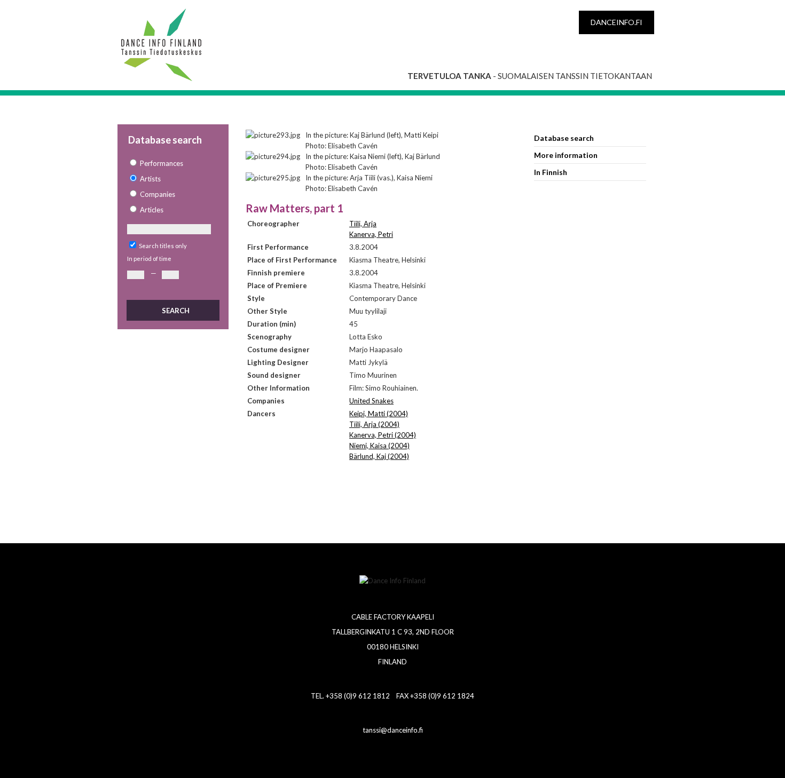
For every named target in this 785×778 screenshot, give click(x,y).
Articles (151, 209)
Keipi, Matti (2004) (378, 413)
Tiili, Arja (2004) (374, 424)
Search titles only (163, 245)
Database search (564, 137)
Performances (161, 163)
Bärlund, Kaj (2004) (379, 456)
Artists (150, 178)
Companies (157, 194)
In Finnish (550, 172)
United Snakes (371, 400)
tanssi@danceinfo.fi (393, 730)
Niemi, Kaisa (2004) (379, 445)
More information (566, 155)
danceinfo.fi (616, 22)
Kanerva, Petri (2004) (382, 435)
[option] (172, 163)
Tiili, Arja (362, 223)
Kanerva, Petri (371, 234)
